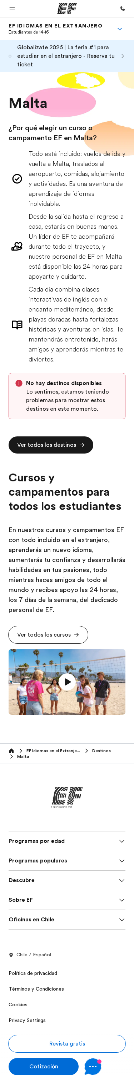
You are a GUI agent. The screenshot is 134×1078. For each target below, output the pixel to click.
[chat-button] (104, 1066)
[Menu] (119, 29)
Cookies (18, 1004)
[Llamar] (122, 8)
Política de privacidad (33, 973)
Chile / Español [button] (33, 954)
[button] (12, 8)
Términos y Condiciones (36, 989)
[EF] (67, 8)
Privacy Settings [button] (27, 1020)
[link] (56, 29)
